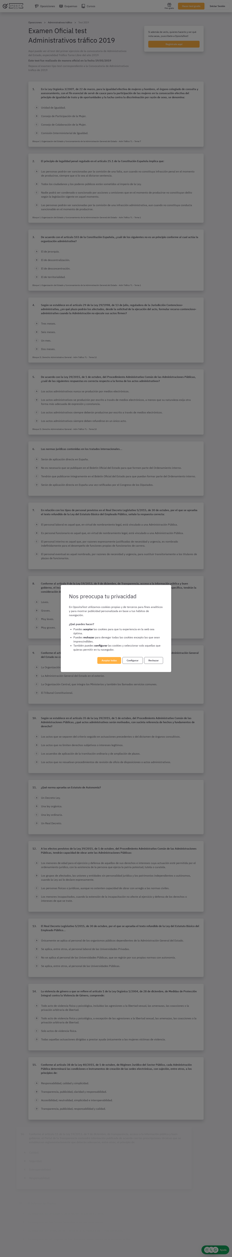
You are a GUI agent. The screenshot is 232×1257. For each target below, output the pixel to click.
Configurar (133, 660)
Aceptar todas (109, 660)
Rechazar (153, 660)
